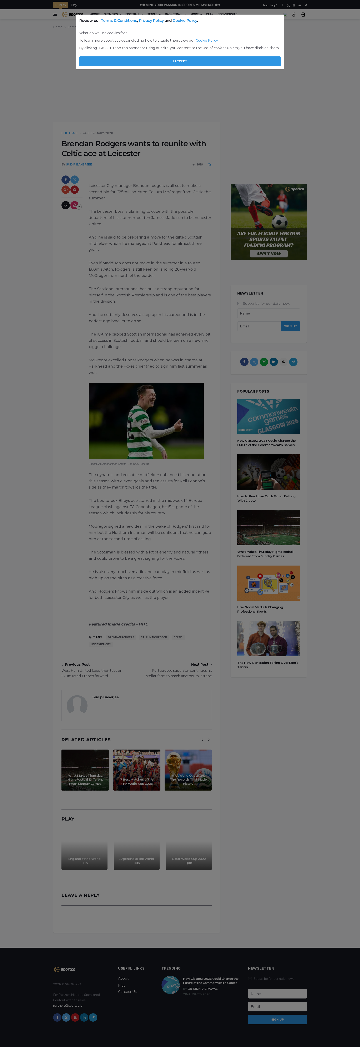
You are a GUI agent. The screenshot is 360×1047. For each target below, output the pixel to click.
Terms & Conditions (119, 20)
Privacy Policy (151, 20)
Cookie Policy (185, 20)
